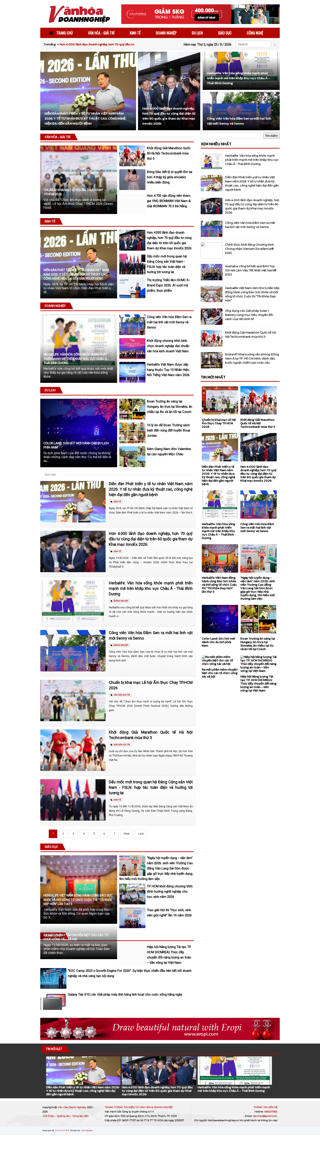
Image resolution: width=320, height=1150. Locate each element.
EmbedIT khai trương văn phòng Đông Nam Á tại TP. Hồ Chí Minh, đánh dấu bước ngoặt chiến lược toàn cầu (252, 358)
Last (141, 833)
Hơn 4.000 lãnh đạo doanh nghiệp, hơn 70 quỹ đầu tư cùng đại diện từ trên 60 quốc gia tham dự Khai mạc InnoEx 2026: (151, 539)
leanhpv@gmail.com (265, 1115)
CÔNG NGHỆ (255, 33)
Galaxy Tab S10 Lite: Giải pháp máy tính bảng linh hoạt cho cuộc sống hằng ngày (125, 994)
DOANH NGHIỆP (166, 33)
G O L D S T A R (62, 1130)
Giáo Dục (51, 847)
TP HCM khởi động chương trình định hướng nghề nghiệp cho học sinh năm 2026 (170, 891)
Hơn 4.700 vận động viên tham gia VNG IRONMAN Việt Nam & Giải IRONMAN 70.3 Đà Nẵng (169, 201)
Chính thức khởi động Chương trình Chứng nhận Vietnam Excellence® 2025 (249, 249)
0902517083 (270, 1111)
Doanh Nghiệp (55, 306)
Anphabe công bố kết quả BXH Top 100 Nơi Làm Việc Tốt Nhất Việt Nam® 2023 (250, 270)
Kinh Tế (50, 221)
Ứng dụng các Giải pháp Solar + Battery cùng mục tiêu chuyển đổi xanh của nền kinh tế (249, 315)
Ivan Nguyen (87, 1130)
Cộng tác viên (80, 1115)
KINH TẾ (135, 33)
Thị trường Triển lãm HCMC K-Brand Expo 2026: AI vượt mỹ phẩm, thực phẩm (168, 285)
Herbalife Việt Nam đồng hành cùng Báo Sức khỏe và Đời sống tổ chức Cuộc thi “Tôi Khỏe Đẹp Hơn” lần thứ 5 (78, 900)
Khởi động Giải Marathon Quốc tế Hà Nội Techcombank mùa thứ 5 (169, 153)
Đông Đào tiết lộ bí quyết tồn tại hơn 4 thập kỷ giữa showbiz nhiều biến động (169, 177)
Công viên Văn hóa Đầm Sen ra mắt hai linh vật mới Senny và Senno (169, 322)
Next (127, 833)
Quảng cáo (63, 1115)
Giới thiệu (49, 1115)
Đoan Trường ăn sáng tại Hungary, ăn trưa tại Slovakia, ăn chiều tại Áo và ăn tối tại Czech (169, 406)
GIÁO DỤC (225, 33)
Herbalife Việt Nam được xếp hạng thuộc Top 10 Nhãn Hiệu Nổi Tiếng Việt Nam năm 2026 (168, 370)
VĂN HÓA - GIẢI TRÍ (101, 33)
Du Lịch (50, 390)
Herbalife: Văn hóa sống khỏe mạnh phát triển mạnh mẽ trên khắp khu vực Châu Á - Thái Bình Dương (76, 359)
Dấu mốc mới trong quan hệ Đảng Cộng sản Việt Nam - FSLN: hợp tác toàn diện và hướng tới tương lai (151, 787)
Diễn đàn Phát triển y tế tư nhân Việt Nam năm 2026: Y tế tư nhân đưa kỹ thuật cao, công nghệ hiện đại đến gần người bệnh (76, 274)
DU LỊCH (197, 33)
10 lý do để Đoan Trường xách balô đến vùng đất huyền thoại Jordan (168, 430)
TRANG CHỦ (64, 33)
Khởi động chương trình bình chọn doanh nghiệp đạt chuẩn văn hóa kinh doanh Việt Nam (168, 346)
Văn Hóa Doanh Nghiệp (72, 1107)
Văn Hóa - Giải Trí (57, 137)
